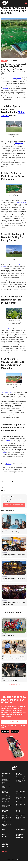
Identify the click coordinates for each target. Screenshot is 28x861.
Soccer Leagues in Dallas (20, 798)
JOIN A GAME (14, 722)
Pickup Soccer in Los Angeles (6, 780)
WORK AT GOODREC (20, 832)
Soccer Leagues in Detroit (20, 805)
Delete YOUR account (19, 835)
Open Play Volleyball (5, 792)
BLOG (3, 838)
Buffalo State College (6, 392)
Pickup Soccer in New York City (6, 776)
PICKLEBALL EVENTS (19, 811)
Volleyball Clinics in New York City (6, 814)
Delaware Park (5, 328)
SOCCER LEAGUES (20, 791)
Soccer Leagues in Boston (20, 801)
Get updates (19, 837)
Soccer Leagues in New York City (20, 794)
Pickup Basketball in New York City (20, 777)
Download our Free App (14, 505)
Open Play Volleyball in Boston (6, 806)
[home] (6, 3)
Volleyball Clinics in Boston (6, 821)
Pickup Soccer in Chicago (6, 787)
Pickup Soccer (6, 773)
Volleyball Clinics (5, 811)
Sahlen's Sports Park (21, 202)
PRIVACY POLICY (6, 846)
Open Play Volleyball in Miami (6, 802)
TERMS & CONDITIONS (5, 844)
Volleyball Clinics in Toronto (6, 825)
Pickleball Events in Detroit (20, 818)
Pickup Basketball (19, 774)
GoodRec (3, 452)
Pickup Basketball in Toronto (20, 781)
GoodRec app (4, 88)
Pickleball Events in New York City (20, 814)
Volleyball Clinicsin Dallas (6, 818)
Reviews (4, 836)
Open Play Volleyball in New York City (6, 795)
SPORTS (4, 832)
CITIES (3, 834)
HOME (3, 829)
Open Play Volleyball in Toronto (6, 799)
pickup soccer (17, 78)
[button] (25, 3)
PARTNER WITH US (20, 829)
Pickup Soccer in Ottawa (6, 783)
